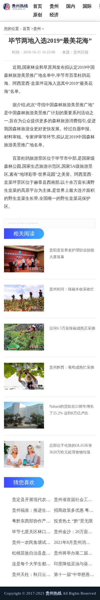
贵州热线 (54, 593)
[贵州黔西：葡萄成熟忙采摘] (24, 376)
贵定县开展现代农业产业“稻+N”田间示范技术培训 (32, 499)
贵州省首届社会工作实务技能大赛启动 (74, 499)
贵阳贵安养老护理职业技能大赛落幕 (71, 253)
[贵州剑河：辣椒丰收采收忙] (24, 298)
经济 (54, 15)
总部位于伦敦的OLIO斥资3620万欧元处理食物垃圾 (70, 449)
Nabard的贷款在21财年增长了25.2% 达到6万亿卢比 (71, 409)
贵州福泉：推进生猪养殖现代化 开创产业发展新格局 (32, 510)
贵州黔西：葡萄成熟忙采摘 (71, 367)
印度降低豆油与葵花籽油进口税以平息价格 (74, 563)
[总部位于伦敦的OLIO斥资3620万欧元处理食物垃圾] (24, 454)
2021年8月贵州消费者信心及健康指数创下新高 (74, 542)
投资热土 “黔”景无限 (73, 521)
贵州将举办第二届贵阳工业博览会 (74, 553)
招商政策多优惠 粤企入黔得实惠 (74, 510)
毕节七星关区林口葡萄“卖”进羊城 (32, 531)
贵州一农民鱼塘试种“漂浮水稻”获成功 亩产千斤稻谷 (32, 542)
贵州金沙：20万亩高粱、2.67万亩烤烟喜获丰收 (74, 531)
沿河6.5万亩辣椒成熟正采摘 (72, 328)
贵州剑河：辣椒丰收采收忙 (71, 289)
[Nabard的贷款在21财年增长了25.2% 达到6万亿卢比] (24, 415)
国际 (87, 6)
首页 (37, 6)
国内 (70, 6)
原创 (37, 15)
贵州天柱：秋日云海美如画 (32, 574)
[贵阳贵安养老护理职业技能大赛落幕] (24, 259)
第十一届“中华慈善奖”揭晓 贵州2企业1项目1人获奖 (74, 574)
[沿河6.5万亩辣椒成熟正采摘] (24, 337)
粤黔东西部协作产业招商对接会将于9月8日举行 (32, 521)
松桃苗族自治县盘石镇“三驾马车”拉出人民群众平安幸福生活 (32, 553)
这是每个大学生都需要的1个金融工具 (32, 563)
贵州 (54, 6)
